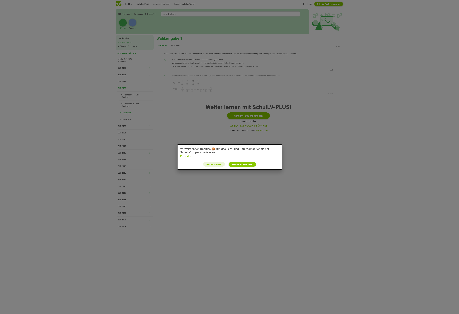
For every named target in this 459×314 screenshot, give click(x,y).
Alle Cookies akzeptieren (242, 164)
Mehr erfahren (186, 156)
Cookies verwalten (214, 164)
